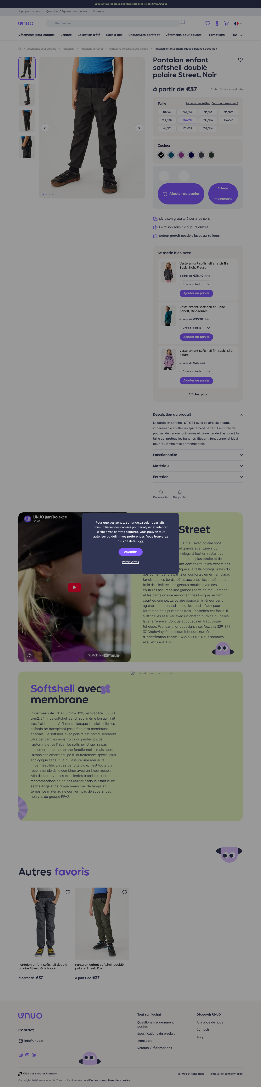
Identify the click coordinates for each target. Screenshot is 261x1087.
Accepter (130, 552)
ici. (141, 541)
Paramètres (130, 562)
